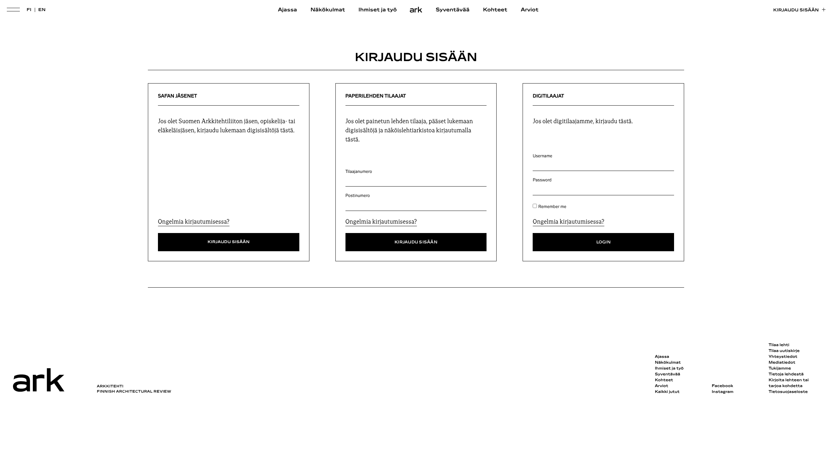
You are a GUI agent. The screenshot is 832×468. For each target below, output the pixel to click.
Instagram (723, 392)
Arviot (530, 10)
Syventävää (453, 10)
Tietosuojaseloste (788, 392)
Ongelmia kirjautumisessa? (193, 221)
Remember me (552, 206)
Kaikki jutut (667, 392)
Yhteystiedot (783, 357)
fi (29, 10)
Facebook (722, 386)
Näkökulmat (327, 10)
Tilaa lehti (779, 345)
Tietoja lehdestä (786, 374)
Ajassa (287, 10)
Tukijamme (780, 368)
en (42, 10)
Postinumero (357, 195)
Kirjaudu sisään (796, 10)
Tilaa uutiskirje (784, 351)
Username (542, 156)
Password (542, 180)
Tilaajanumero (358, 171)
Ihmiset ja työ (377, 10)
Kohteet (495, 10)
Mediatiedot (782, 363)
